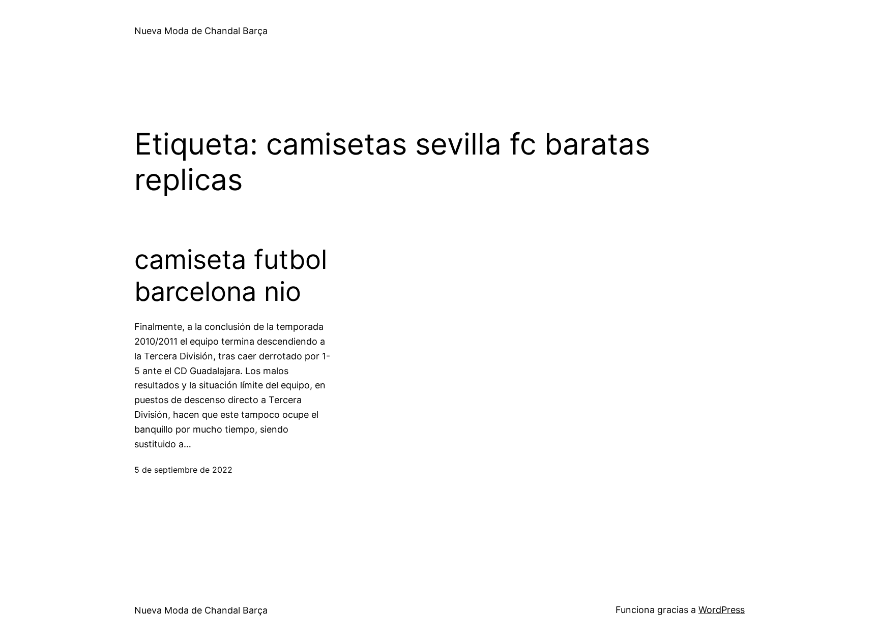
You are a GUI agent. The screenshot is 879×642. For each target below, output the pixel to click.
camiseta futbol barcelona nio (230, 275)
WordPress (721, 609)
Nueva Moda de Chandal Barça (201, 30)
